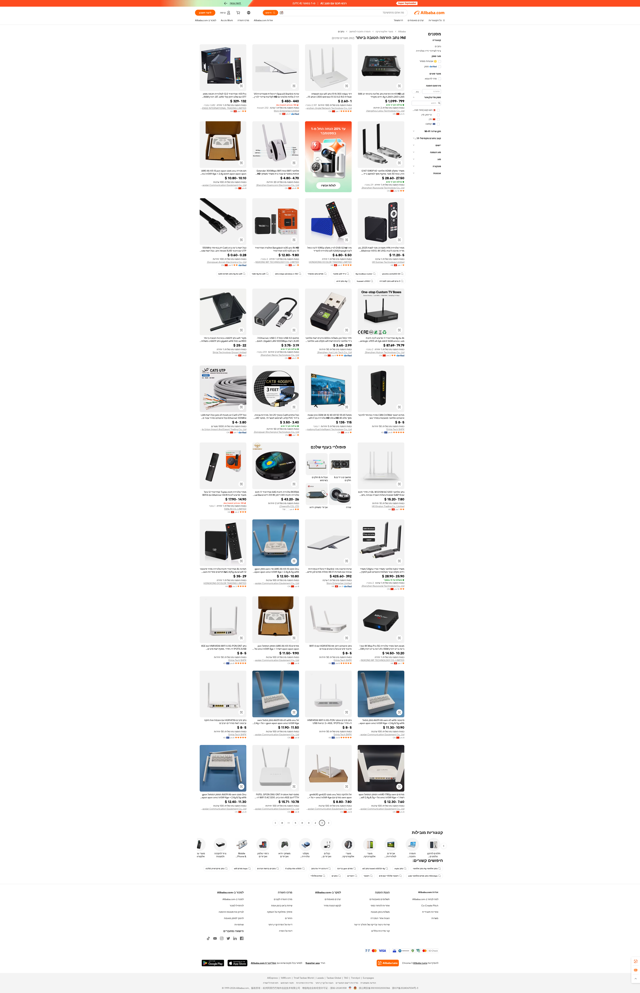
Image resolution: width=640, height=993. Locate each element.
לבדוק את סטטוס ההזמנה (231, 912)
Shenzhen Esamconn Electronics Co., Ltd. (277, 185)
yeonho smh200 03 (391, 274)
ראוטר (366, 876)
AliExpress (272, 978)
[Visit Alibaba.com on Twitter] (228, 938)
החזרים (288, 918)
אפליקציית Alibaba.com (263, 963)
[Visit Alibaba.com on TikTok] (208, 938)
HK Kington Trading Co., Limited (388, 506)
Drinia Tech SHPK (395, 429)
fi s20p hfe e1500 (293, 868)
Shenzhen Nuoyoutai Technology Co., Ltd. (382, 187)
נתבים (335, 876)
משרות (435, 918)
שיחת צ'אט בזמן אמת (281, 905)
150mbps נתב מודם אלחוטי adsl (423, 876)
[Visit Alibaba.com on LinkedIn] (235, 938)
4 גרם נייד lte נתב (319, 868)
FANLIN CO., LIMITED (235, 509)
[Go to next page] (275, 823)
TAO (346, 978)
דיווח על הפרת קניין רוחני (280, 924)
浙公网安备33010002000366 (374, 988)
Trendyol (355, 978)
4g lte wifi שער (258, 274)
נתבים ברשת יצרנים (266, 868)
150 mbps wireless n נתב (286, 274)
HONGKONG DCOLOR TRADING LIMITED (330, 262)
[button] (282, 13)
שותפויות (239, 924)
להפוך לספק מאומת (234, 918)
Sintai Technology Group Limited (229, 352)
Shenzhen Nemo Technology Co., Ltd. (279, 355)
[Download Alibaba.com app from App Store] (238, 963)
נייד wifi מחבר (339, 274)
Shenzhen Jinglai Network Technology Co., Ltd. (328, 108)
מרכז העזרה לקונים (283, 899)
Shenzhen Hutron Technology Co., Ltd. (384, 352)
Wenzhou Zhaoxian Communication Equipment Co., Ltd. (223, 185)
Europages (368, 978)
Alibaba (402, 31)
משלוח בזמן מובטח (380, 912)
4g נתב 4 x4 (341, 281)
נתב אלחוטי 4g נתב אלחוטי (425, 868)
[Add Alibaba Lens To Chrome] (388, 963)
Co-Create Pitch (429, 905)
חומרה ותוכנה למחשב (359, 31)
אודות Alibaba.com (428, 892)
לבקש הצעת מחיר (332, 905)
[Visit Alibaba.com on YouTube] (215, 938)
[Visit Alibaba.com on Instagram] (222, 938)
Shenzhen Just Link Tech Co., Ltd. (334, 352)
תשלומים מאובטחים (380, 899)
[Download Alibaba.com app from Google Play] (213, 963)
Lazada (320, 978)
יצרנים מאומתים (333, 899)
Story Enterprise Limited (286, 110)
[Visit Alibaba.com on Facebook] (242, 938)
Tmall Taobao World (304, 978)
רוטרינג (350, 876)
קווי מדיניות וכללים (380, 931)
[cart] (237, 13)
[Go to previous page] (329, 823)
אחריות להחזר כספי (380, 905)
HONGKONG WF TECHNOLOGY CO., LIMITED (275, 262)
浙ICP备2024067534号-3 (405, 988)
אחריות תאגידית (430, 912)
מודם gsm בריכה (345, 868)
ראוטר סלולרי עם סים (388, 876)
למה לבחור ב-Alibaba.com (425, 899)
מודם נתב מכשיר (315, 274)
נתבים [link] (341, 31)
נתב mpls (398, 868)
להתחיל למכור (237, 905)
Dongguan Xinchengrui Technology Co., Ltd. (276, 432)
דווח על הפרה (285, 931)
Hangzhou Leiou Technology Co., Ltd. (385, 110)
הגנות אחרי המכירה (380, 918)
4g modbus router (364, 274)
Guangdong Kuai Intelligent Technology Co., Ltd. (328, 429)
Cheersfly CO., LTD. (289, 506)
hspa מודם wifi (241, 868)
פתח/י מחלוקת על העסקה (279, 912)
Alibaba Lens (420, 963)
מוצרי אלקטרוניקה (384, 31)
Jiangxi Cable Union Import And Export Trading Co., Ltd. (223, 429)
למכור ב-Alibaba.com (233, 899)
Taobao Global (333, 978)
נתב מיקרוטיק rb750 (215, 868)
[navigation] (426, 427)
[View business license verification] (350, 988)
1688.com (286, 978)
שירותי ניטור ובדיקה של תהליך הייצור (372, 924)
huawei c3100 (363, 281)
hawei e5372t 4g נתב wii (373, 868)
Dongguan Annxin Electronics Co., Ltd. (226, 262)
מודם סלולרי (316, 876)
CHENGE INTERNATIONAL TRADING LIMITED (223, 108)
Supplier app (313, 963)
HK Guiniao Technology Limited (388, 262)
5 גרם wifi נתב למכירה (390, 281)
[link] (635, 961)
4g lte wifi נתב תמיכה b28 (230, 274)
